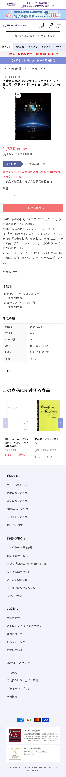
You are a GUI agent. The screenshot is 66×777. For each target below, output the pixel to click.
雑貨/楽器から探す (18, 509)
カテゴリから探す (17, 485)
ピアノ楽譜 (31, 68)
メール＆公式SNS (17, 579)
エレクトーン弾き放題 (20, 547)
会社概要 (12, 696)
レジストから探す (17, 517)
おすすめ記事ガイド (18, 571)
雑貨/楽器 (33, 46)
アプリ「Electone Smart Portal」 (28, 563)
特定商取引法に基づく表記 (22, 680)
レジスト (46, 46)
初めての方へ (15, 618)
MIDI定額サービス (17, 555)
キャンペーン (14, 595)
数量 (5, 188)
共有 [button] (9, 371)
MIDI (59, 46)
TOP (5, 68)
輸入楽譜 (20, 46)
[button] (59, 24)
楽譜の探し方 (15, 634)
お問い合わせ (15, 650)
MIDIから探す (15, 525)
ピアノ (44, 68)
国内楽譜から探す (17, 493)
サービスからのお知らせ (21, 587)
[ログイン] (42, 24)
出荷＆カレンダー (17, 642)
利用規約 (12, 672)
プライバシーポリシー (20, 688)
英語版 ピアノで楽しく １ (47, 441)
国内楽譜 (6, 46)
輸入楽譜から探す (17, 501)
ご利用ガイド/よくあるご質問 (24, 626)
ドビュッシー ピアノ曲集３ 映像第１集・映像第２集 (17, 442)
